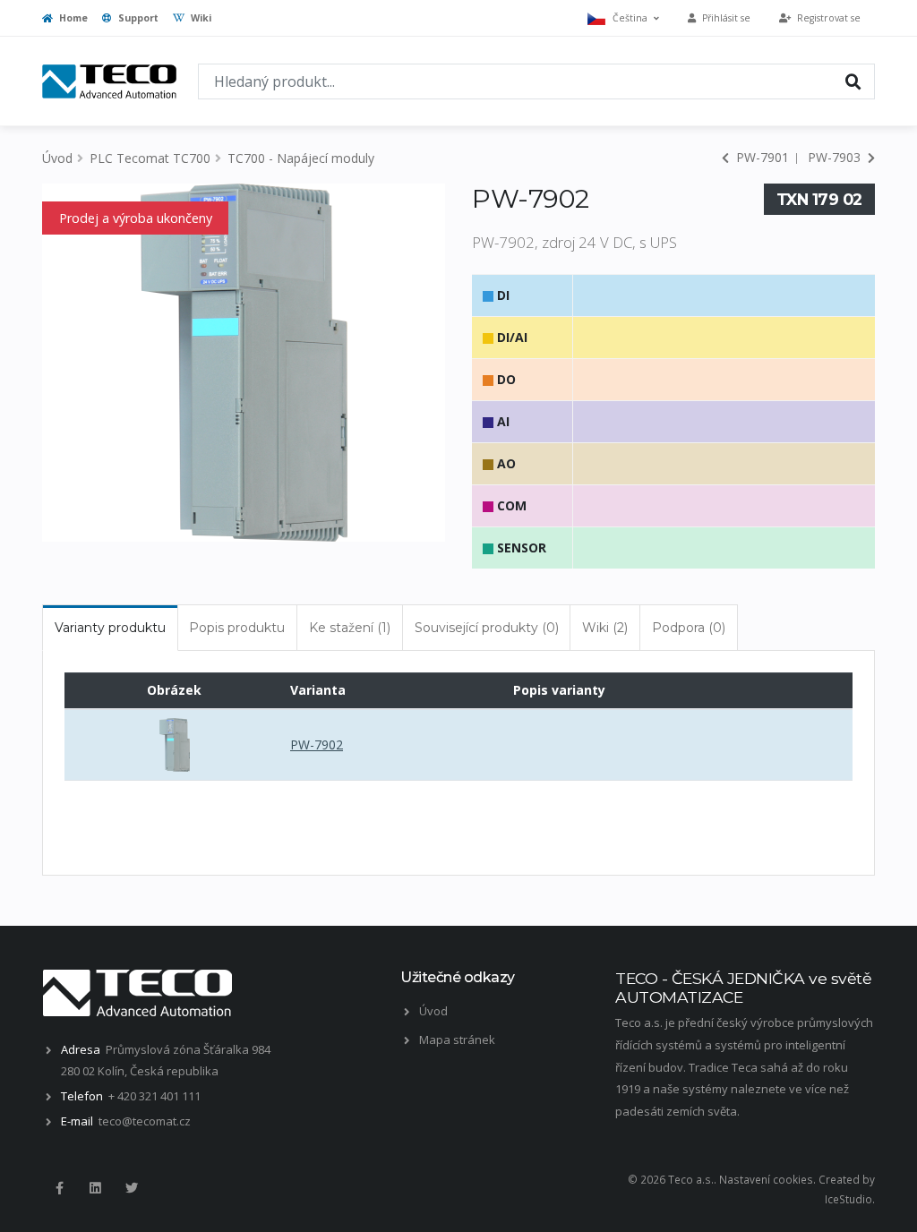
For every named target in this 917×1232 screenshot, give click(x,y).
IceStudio (848, 1199)
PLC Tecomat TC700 (150, 158)
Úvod (57, 158)
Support (137, 18)
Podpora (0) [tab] (688, 628)
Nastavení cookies (766, 1179)
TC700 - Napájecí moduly (300, 158)
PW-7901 (761, 157)
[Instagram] (95, 1188)
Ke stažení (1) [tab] (349, 628)
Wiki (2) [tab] (605, 628)
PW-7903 (836, 157)
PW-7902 (316, 744)
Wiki (199, 18)
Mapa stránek (457, 1039)
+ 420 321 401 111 (154, 1096)
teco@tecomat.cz (145, 1121)
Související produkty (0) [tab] (487, 628)
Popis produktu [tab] (237, 628)
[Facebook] (59, 1188)
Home (72, 18)
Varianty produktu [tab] (110, 628)
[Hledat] (853, 80)
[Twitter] (131, 1188)
